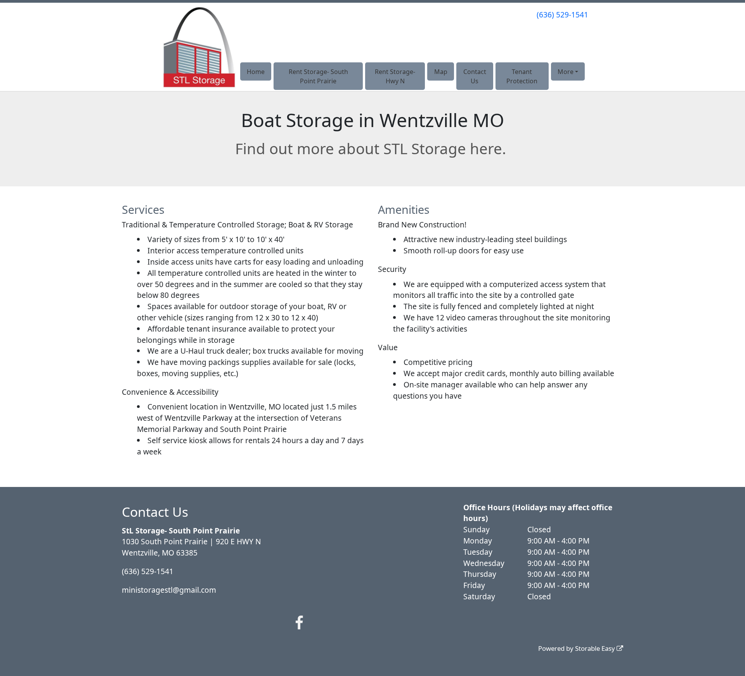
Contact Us (474, 76)
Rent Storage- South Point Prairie (318, 76)
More (565, 71)
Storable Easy (596, 648)
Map (440, 71)
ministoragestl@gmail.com (169, 590)
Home (256, 71)
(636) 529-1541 (562, 14)
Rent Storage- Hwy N (395, 76)
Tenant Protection (521, 76)
